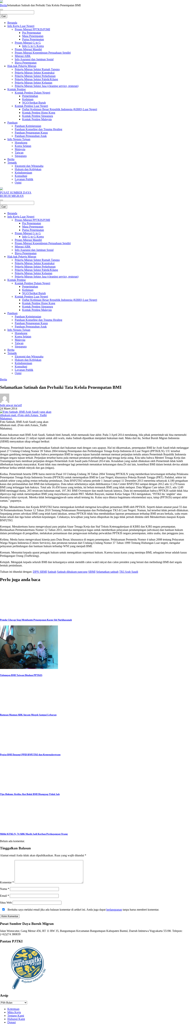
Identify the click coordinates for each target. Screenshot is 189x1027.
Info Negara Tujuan (18, 139)
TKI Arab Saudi (128, 571)
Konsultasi (21, 175)
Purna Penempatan (33, 39)
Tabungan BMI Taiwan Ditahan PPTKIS (21, 675)
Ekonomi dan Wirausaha (29, 165)
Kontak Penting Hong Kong (38, 112)
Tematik (12, 162)
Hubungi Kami (16, 1019)
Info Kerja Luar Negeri (20, 26)
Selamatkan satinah (107, 571)
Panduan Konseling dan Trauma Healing (38, 129)
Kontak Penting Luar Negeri (31, 106)
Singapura (21, 155)
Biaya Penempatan (26, 62)
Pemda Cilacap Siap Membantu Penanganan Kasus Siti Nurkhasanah (36, 619)
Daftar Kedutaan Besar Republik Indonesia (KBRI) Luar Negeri (59, 109)
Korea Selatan (23, 145)
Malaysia (20, 149)
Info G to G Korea (33, 46)
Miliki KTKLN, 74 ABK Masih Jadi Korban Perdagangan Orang (34, 834)
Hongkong (21, 142)
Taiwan (19, 152)
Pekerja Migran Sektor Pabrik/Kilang (36, 79)
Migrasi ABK (23, 56)
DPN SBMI (40, 571)
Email (4, 895)
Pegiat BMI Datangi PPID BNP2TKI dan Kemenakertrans (30, 754)
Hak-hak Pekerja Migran (21, 66)
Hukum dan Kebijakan (28, 169)
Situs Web (6, 902)
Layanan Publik (24, 179)
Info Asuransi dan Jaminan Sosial (34, 59)
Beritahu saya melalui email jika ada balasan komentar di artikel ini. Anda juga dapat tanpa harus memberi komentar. (83, 909)
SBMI (91, 571)
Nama (4, 888)
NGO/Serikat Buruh (34, 102)
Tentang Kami (15, 1015)
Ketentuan (13, 1009)
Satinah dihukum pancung (72, 571)
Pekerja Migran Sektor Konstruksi (34, 72)
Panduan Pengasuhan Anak (31, 135)
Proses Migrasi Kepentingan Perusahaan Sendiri (43, 52)
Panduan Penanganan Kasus (31, 132)
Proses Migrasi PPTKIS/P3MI (32, 29)
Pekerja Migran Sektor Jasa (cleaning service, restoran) (46, 86)
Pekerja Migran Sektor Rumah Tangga (37, 69)
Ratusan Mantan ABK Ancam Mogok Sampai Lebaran (28, 714)
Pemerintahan (30, 96)
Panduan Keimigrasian (28, 125)
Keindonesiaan (23, 172)
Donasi (11, 1022)
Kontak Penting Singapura (37, 116)
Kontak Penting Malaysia (37, 119)
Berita (3, 5)
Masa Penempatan (32, 36)
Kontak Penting (16, 89)
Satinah (52, 571)
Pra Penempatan (31, 32)
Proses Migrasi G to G (28, 42)
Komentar (7, 882)
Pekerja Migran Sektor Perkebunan (35, 76)
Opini (18, 182)
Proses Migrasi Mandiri (28, 49)
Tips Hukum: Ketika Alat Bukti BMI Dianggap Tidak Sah (30, 794)
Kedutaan (27, 99)
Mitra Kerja (14, 1012)
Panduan (12, 122)
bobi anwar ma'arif (11, 405)
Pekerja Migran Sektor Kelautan (33, 82)
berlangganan (114, 909)
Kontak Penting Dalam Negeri (32, 92)
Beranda (12, 22)
